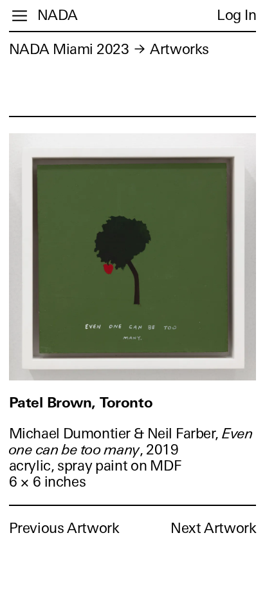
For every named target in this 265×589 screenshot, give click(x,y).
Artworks (179, 49)
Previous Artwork (64, 528)
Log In (236, 15)
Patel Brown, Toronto (80, 402)
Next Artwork (213, 528)
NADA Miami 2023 (69, 49)
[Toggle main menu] (19, 15)
